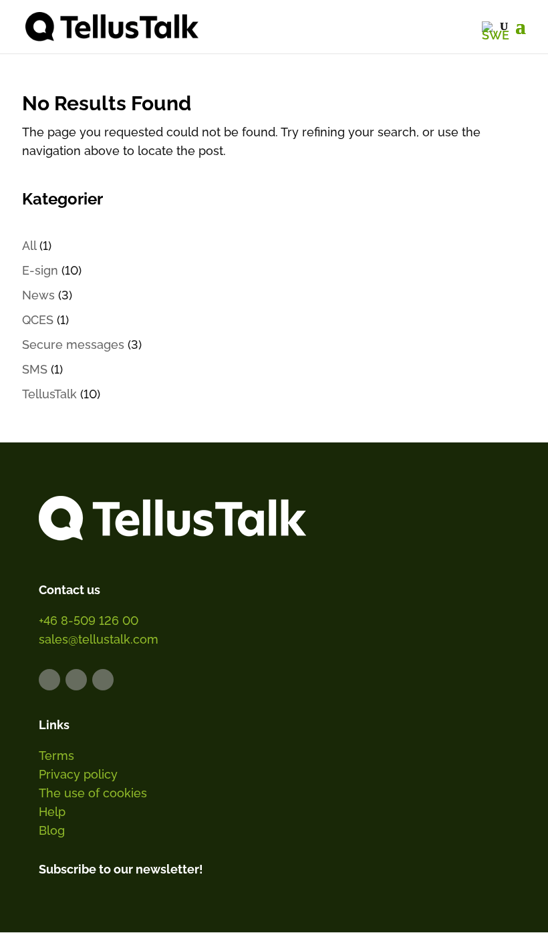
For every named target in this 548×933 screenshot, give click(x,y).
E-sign (40, 270)
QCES (37, 320)
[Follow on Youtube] (103, 679)
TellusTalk (49, 394)
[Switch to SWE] (495, 30)
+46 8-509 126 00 (88, 621)
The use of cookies (93, 793)
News (38, 295)
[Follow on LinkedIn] (49, 679)
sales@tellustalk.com (98, 639)
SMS (34, 369)
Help (52, 812)
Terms (56, 756)
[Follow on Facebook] (76, 679)
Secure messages (73, 345)
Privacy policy (78, 774)
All (29, 246)
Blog (52, 830)
